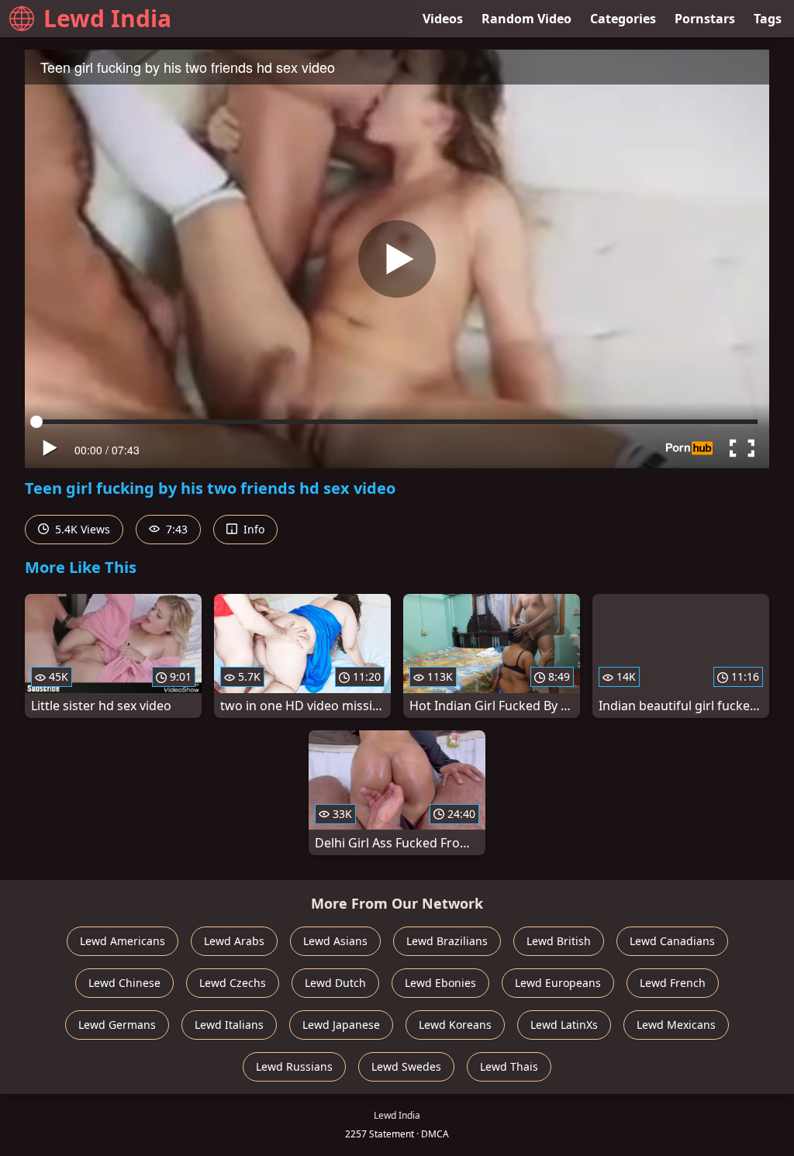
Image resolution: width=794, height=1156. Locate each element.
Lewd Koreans (455, 1024)
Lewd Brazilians (447, 940)
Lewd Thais (509, 1066)
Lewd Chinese (124, 982)
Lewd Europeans (558, 982)
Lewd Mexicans (676, 1024)
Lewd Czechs (232, 982)
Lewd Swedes (406, 1066)
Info (252, 529)
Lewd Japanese (341, 1024)
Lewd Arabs (234, 940)
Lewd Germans (117, 1024)
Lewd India (107, 18)
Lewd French (673, 982)
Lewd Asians (335, 940)
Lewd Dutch (335, 982)
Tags (768, 18)
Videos (443, 18)
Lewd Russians (294, 1066)
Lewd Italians (229, 1024)
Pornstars (705, 18)
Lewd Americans (122, 940)
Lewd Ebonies (440, 982)
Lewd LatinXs (564, 1024)
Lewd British (558, 940)
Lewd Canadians (672, 940)
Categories (623, 18)
